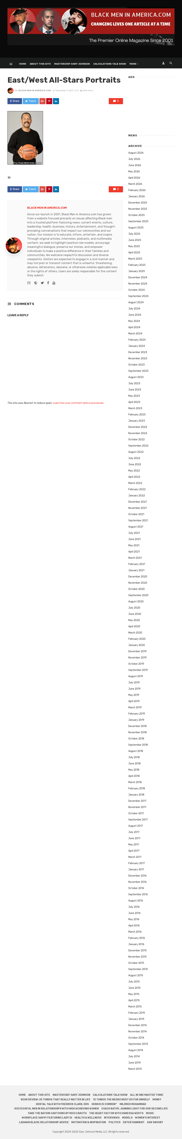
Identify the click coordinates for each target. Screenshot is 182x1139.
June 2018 (134, 763)
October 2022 (136, 439)
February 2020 (137, 638)
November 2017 (137, 807)
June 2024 (134, 314)
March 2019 (135, 707)
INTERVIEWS (112, 1117)
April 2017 (134, 850)
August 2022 (136, 451)
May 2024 (134, 321)
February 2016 (136, 938)
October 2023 (136, 364)
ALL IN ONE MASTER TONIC (146, 1094)
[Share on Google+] (42, 101)
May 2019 (133, 695)
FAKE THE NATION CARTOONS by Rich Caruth (57, 1113)
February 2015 (136, 1012)
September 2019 (138, 670)
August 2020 (136, 601)
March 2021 (135, 557)
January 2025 (136, 271)
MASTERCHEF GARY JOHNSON (72, 63)
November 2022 (137, 433)
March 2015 (135, 1006)
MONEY (156, 1099)
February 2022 (137, 489)
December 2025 (137, 202)
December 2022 (137, 427)
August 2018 (135, 751)
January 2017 (136, 869)
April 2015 (134, 1000)
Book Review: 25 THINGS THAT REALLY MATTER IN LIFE (55, 1099)
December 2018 (137, 726)
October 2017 (136, 813)
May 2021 (133, 545)
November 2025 (137, 208)
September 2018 (138, 744)
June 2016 (134, 913)
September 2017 (138, 819)
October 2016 (136, 888)
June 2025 (134, 240)
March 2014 (135, 1068)
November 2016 (137, 881)
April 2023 (134, 402)
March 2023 (135, 408)
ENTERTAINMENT (133, 1122)
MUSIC (150, 1113)
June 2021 (134, 539)
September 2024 (138, 296)
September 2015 (138, 969)
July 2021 (134, 533)
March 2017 (134, 857)
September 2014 (138, 1044)
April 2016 (134, 925)
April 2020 (134, 626)
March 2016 (135, 931)
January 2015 (136, 1019)
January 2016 (136, 944)
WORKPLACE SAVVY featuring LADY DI (47, 1117)
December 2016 (137, 875)
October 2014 (136, 1037)
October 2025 (136, 215)
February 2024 (137, 339)
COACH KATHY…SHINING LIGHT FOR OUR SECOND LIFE (134, 1108)
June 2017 (134, 838)
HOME (22, 63)
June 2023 (134, 389)
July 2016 (134, 906)
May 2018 (133, 769)
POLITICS (115, 1122)
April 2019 (134, 701)
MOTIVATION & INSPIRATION (88, 1122)
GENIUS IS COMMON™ (104, 1104)
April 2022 (134, 476)
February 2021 (136, 564)
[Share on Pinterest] (49, 101)
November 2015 (137, 956)
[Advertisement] (151, 104)
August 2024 (136, 302)
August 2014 (135, 1050)
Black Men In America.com (34, 90)
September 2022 (138, 445)
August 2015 (135, 975)
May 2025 (134, 246)
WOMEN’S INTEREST (147, 1117)
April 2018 (134, 776)
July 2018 (134, 757)
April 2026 (134, 177)
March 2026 (135, 184)
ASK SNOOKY (155, 1122)
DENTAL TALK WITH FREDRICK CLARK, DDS (62, 1104)
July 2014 (134, 1056)
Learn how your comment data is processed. (78, 403)
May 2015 (133, 994)
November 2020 (137, 582)
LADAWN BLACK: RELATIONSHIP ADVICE (44, 1122)
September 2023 (138, 370)
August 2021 (135, 526)
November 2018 (137, 732)
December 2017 (137, 800)
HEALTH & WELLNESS (87, 1117)
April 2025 (134, 252)
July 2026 (134, 159)
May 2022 (134, 470)
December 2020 (137, 576)
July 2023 (134, 383)
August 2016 (135, 900)
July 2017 (134, 832)
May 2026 (134, 171)
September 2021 (138, 520)
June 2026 (134, 165)
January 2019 (136, 719)
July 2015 (134, 981)
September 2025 (138, 221)
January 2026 (136, 196)
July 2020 (134, 607)
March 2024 (135, 333)
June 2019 (134, 688)
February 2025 (137, 265)
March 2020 (135, 632)
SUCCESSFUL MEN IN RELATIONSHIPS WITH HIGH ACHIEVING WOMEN (56, 1108)
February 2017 (136, 863)
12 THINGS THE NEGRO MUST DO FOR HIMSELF (121, 1099)
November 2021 (137, 508)
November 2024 (137, 283)
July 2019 (134, 682)
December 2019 (137, 651)
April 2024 (134, 327)
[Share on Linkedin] (56, 101)
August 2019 (135, 676)
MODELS (127, 1117)
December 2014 (137, 1025)
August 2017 (135, 825)
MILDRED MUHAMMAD (133, 1104)
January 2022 (136, 495)
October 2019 (136, 663)
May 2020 (134, 620)
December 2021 (137, 501)
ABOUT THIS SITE (40, 63)
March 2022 (135, 483)
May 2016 (133, 919)
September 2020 (138, 595)
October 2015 (136, 963)
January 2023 (136, 420)
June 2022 (134, 464)
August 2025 (136, 227)
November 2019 (137, 657)
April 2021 (134, 551)
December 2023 (137, 352)
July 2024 (134, 308)
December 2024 (137, 277)
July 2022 (134, 458)
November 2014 (137, 1031)
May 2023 (134, 395)
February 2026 (137, 190)
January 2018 (136, 794)
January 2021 (136, 570)
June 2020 (134, 614)
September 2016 (138, 894)
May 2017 (133, 844)
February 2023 (137, 414)
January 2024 (136, 346)
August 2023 (136, 377)
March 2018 (135, 782)
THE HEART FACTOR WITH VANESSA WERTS (116, 1113)
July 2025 (134, 233)
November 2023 (137, 358)
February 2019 (136, 713)
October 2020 (136, 589)
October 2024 (136, 289)
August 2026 (136, 152)
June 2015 (134, 987)
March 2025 (135, 258)
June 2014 (134, 1062)
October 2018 (136, 738)
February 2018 (136, 788)
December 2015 (137, 950)
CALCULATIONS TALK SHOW (109, 63)
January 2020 (136, 645)
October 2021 (136, 514)
